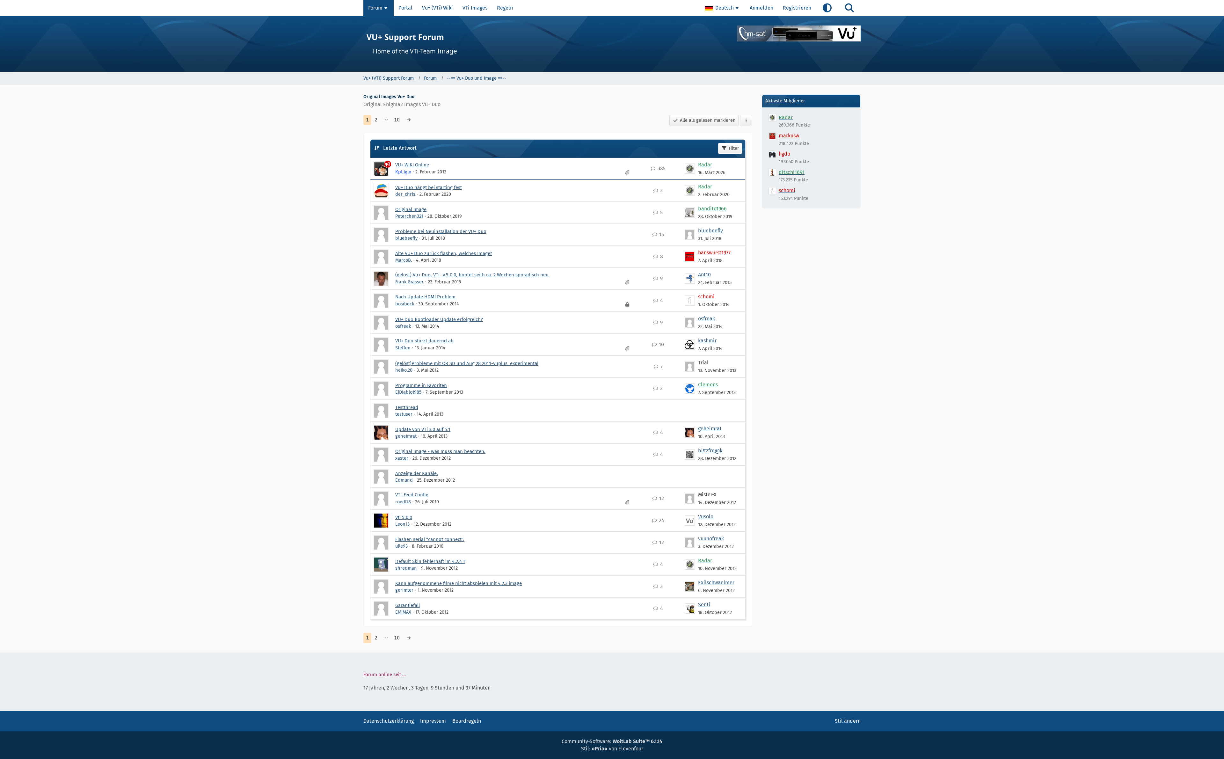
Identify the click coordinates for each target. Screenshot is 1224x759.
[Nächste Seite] (408, 120)
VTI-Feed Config (411, 495)
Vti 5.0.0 (403, 517)
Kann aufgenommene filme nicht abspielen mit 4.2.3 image (458, 583)
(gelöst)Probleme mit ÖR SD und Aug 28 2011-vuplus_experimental (466, 363)
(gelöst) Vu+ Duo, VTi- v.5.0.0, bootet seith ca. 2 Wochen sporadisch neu (472, 275)
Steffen (403, 348)
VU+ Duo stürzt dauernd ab (424, 341)
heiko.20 (403, 370)
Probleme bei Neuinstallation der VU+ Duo (440, 231)
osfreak (403, 326)
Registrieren (797, 8)
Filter (734, 148)
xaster (401, 458)
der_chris (405, 194)
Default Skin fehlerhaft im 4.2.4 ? (430, 561)
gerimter (404, 590)
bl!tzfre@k (710, 451)
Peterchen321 (409, 216)
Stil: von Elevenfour (612, 749)
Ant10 (704, 275)
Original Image (410, 209)
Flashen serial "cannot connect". (429, 539)
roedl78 (403, 502)
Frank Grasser (409, 282)
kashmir (707, 341)
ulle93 (401, 546)
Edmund (404, 480)
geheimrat (406, 436)
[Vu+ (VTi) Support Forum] (612, 44)
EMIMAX (403, 612)
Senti (704, 605)
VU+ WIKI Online (412, 165)
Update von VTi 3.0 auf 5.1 (422, 429)
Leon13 (402, 524)
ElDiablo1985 (408, 392)
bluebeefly (406, 238)
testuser (403, 414)
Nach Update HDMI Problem (425, 297)
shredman (406, 568)
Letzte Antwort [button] (400, 148)
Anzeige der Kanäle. (416, 473)
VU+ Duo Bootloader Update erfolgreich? (439, 319)
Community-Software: (612, 741)
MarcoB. (403, 260)
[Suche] (849, 8)
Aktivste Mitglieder (785, 101)
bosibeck (404, 304)
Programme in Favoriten (421, 385)
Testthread (406, 407)
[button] (722, 8)
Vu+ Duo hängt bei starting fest (428, 187)
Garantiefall (407, 605)
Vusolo (705, 517)
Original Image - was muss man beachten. (440, 451)
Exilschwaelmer (716, 583)
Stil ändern (848, 721)
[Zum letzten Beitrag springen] (690, 169)
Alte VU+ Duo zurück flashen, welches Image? (443, 253)
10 (397, 120)
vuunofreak (711, 539)
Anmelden (761, 8)
